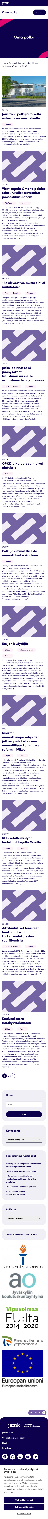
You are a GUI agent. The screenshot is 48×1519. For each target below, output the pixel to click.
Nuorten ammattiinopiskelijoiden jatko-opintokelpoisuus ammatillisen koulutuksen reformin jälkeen (21, 742)
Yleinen (8, 124)
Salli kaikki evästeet (24, 1500)
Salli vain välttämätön (24, 1507)
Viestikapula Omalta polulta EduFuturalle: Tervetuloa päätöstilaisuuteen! (23, 193)
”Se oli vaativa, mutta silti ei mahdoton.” (22, 1171)
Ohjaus (7, 650)
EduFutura (9, 203)
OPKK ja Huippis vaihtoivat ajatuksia (21, 1187)
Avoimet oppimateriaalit (13, 1438)
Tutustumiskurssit (11, 293)
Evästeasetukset (24, 1513)
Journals (40, 3)
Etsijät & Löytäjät (15, 644)
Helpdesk (6, 1448)
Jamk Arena (7, 1433)
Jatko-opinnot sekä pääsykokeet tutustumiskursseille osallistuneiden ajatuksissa (21, 1179)
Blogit (5, 1443)
